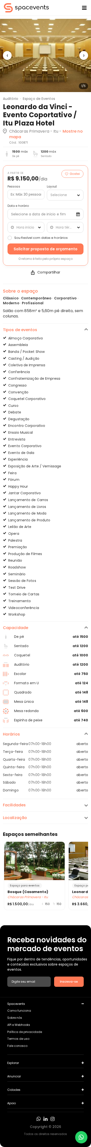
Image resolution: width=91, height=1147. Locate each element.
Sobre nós (14, 1018)
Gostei (75, 173)
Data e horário (18, 206)
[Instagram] (52, 1118)
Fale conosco (17, 1046)
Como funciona (19, 1011)
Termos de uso (18, 1039)
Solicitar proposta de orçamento (45, 249)
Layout (52, 187)
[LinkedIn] (45, 1118)
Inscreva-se (69, 981)
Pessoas (14, 187)
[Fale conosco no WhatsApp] (81, 1137)
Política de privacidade (24, 1032)
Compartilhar (48, 272)
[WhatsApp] (38, 1118)
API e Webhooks (18, 1025)
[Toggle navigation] (80, 7)
